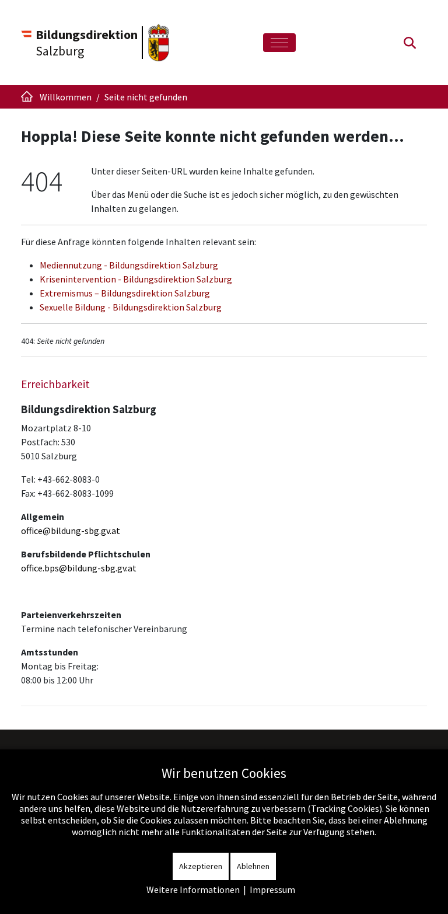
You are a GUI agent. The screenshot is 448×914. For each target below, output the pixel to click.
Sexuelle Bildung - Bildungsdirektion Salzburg (131, 307)
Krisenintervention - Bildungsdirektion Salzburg (136, 279)
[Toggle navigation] (279, 43)
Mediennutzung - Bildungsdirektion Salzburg (129, 265)
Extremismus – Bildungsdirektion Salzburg (125, 293)
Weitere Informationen (193, 889)
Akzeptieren (200, 866)
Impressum (272, 889)
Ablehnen (253, 866)
